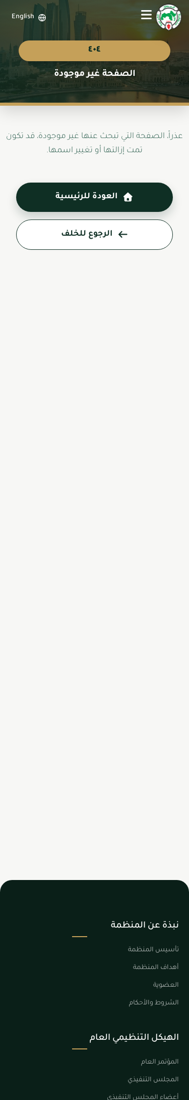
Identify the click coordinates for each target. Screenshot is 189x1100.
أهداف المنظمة (156, 968)
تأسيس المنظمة (153, 950)
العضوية (166, 985)
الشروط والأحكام (154, 1003)
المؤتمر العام (160, 1062)
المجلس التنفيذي (153, 1080)
